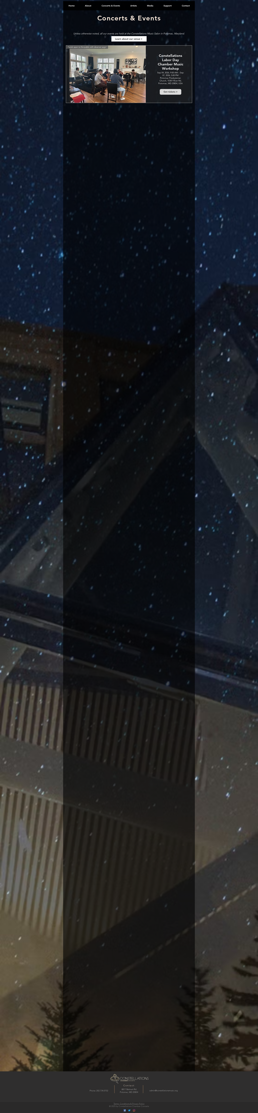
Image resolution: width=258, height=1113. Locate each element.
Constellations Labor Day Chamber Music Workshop (170, 62)
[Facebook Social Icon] (124, 1110)
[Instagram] (134, 1110)
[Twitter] (129, 1110)
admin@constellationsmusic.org (163, 1090)
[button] (110, 6)
